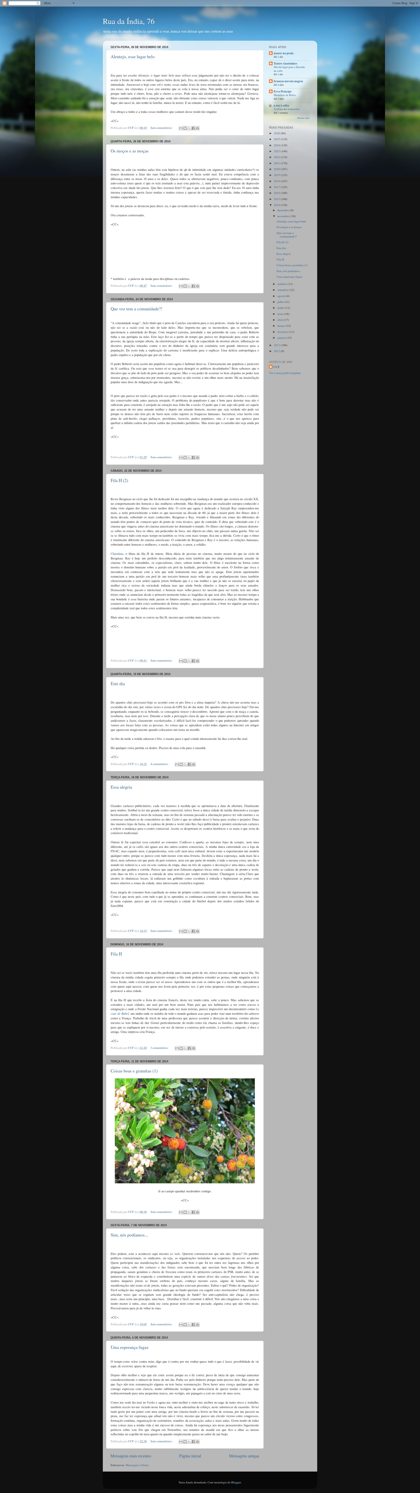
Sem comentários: (161, 128)
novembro (283, 216)
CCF (276, 367)
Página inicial (190, 1455)
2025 (277, 139)
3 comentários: (159, 1048)
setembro (283, 290)
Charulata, (117, 553)
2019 (277, 175)
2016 (277, 193)
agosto (281, 296)
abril (280, 320)
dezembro (283, 210)
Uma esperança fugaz (130, 1347)
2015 (277, 199)
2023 (277, 151)
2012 (277, 351)
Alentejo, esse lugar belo (133, 56)
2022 (277, 157)
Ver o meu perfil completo (285, 373)
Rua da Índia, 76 (129, 21)
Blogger (236, 1482)
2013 (277, 345)
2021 (277, 163)
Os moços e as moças (130, 151)
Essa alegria (121, 787)
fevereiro (283, 332)
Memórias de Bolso (285, 95)
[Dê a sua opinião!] (185, 128)
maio (280, 314)
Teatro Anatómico (285, 63)
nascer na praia (284, 53)
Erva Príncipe (283, 91)
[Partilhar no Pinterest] (197, 128)
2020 (277, 169)
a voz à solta (281, 105)
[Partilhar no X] (189, 128)
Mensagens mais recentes (130, 1455)
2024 (277, 145)
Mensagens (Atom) (137, 1465)
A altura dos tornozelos (286, 109)
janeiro (282, 338)
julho (280, 302)
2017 (277, 187)
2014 (277, 205)
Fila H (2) (119, 480)
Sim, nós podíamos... (129, 1235)
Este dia (118, 683)
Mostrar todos (303, 117)
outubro (282, 284)
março (281, 326)
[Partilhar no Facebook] (193, 128)
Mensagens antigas (244, 1455)
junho (281, 308)
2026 (277, 133)
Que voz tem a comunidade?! (136, 309)
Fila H (116, 954)
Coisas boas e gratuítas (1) (134, 1071)
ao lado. (175, 1253)
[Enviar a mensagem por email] (181, 128)
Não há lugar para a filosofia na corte (289, 69)
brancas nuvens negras (288, 81)
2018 (277, 181)
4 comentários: (159, 764)
